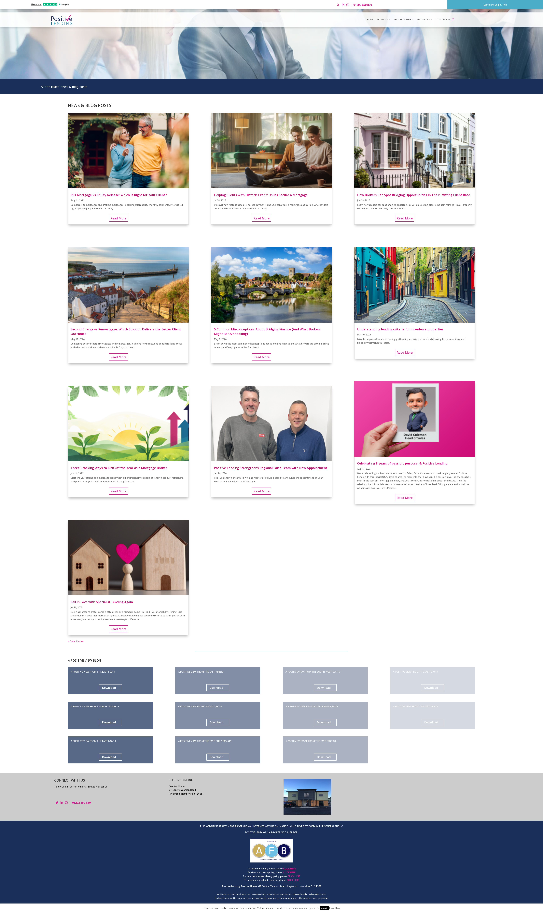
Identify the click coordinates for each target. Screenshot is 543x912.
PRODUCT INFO (402, 19)
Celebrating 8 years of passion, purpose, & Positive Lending (402, 463)
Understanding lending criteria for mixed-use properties (400, 329)
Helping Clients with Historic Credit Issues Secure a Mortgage (261, 195)
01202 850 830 (362, 5)
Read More (334, 907)
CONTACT (441, 19)
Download (109, 688)
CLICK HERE (289, 868)
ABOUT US (382, 19)
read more (118, 218)
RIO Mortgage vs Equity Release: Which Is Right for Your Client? (119, 195)
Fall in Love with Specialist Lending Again (102, 602)
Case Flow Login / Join (495, 4)
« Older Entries (76, 641)
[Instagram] (348, 5)
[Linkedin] (343, 5)
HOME (370, 19)
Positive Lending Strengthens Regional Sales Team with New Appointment (270, 468)
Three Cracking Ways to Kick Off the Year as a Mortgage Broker (119, 468)
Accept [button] (324, 908)
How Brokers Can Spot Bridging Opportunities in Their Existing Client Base (413, 195)
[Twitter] (338, 5)
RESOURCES (423, 19)
